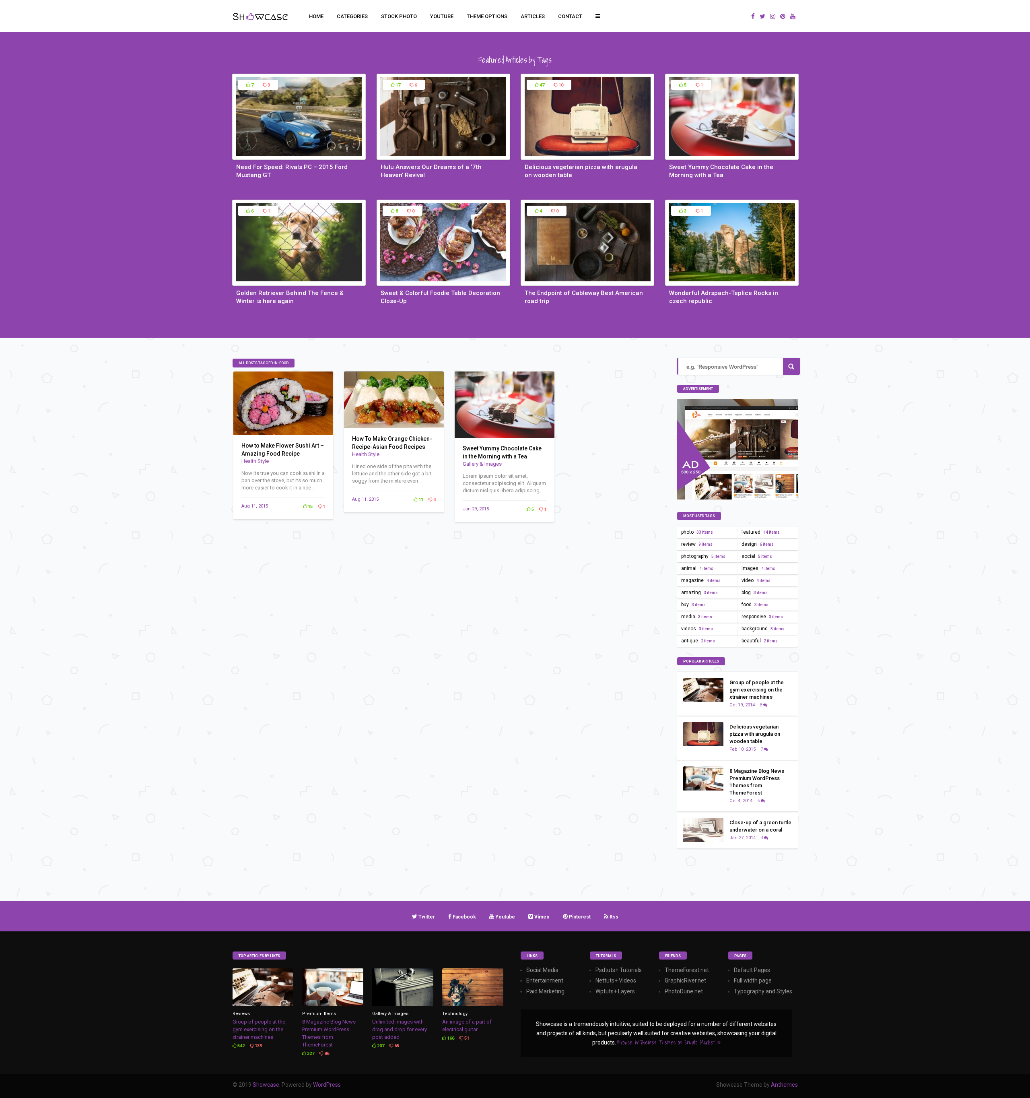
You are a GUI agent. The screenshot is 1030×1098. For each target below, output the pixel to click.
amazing (699, 592)
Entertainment (544, 980)
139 (257, 1045)
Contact (570, 16)
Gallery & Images (482, 464)
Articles (533, 16)
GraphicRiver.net (685, 980)
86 (326, 1053)
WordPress (327, 1084)
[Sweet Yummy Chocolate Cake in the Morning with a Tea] (731, 155)
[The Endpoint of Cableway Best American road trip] (587, 281)
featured (761, 532)
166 (450, 1038)
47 (541, 85)
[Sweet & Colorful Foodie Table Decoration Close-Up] (443, 281)
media (696, 616)
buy (693, 604)
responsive (762, 616)
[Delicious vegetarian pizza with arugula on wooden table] (587, 155)
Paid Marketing (545, 991)
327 (310, 1053)
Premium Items (319, 1013)
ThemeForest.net (687, 970)
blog (755, 592)
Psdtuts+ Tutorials (618, 970)
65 (396, 1045)
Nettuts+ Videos (615, 980)
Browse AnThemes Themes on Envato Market (667, 1042)
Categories (352, 16)
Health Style (255, 461)
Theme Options (487, 16)
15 (310, 506)
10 (560, 85)
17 (397, 85)
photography (703, 556)
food (755, 604)
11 (420, 499)
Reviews (241, 1013)
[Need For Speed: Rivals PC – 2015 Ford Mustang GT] (299, 155)
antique (698, 641)
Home (316, 16)
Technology (455, 1013)
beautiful (760, 641)
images (758, 568)
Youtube (441, 16)
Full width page (753, 980)
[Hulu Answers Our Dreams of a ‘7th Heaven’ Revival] (443, 155)
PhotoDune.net (684, 991)
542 (240, 1045)
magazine (701, 580)
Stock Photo (399, 16)
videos (697, 629)
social (757, 556)
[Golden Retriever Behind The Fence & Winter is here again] (299, 281)
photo (697, 532)
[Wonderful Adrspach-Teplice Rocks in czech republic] (731, 281)
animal (697, 568)
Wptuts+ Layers (615, 991)
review (697, 544)
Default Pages (752, 970)
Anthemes (784, 1084)
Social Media (542, 970)
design (758, 544)
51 (466, 1038)
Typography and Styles (763, 991)
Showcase (266, 1084)
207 (380, 1045)
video (756, 580)
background (763, 629)
